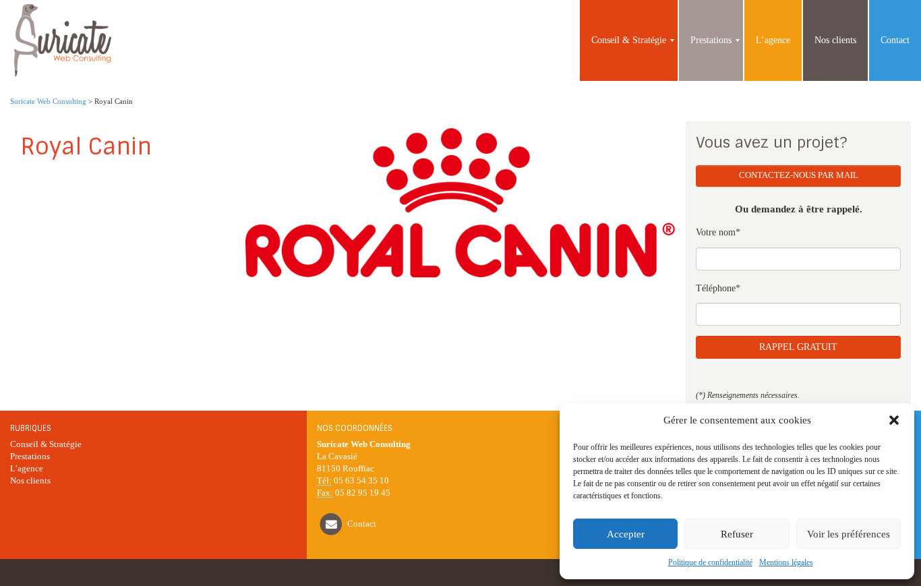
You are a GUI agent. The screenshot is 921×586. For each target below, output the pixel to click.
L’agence (26, 468)
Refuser (737, 534)
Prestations (30, 456)
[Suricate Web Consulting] (61, 40)
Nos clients (30, 481)
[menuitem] (629, 40)
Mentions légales (786, 562)
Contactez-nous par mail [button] (798, 175)
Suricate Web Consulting (48, 101)
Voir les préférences (848, 534)
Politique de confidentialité (710, 562)
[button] (894, 420)
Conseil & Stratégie (46, 444)
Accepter (626, 534)
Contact (361, 524)
